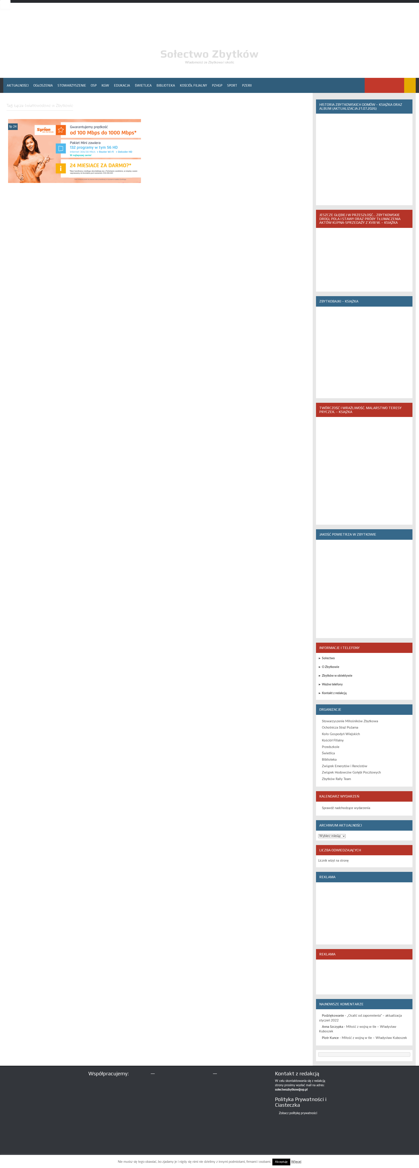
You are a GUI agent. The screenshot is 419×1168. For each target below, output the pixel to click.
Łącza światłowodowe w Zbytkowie (74, 179)
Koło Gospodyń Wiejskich (341, 734)
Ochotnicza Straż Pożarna (340, 727)
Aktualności (18, 85)
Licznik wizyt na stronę (333, 860)
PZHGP (217, 85)
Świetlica (143, 85)
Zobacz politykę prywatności (298, 1113)
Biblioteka (165, 85)
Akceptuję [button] (281, 1162)
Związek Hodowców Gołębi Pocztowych (351, 772)
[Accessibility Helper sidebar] (5, 5)
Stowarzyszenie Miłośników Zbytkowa (350, 721)
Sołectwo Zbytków (209, 53)
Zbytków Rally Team (336, 779)
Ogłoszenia (43, 85)
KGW (105, 85)
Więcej (296, 1161)
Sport (232, 85)
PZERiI (247, 85)
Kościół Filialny (193, 85)
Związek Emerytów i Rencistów (344, 766)
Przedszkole (330, 747)
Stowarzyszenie (72, 85)
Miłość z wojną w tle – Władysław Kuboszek (374, 1038)
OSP (94, 85)
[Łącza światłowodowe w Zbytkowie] (74, 150)
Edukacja (122, 85)
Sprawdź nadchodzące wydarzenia (346, 808)
